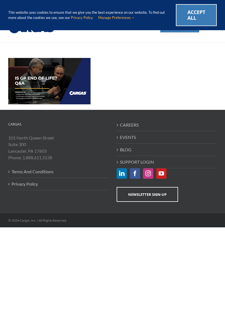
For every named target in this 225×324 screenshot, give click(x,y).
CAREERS (129, 124)
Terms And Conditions (33, 171)
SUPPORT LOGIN (137, 161)
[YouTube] (161, 173)
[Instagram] (148, 173)
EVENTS (128, 137)
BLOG (125, 149)
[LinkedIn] (122, 173)
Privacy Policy (25, 183)
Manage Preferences (115, 17)
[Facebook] (135, 173)
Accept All (196, 15)
